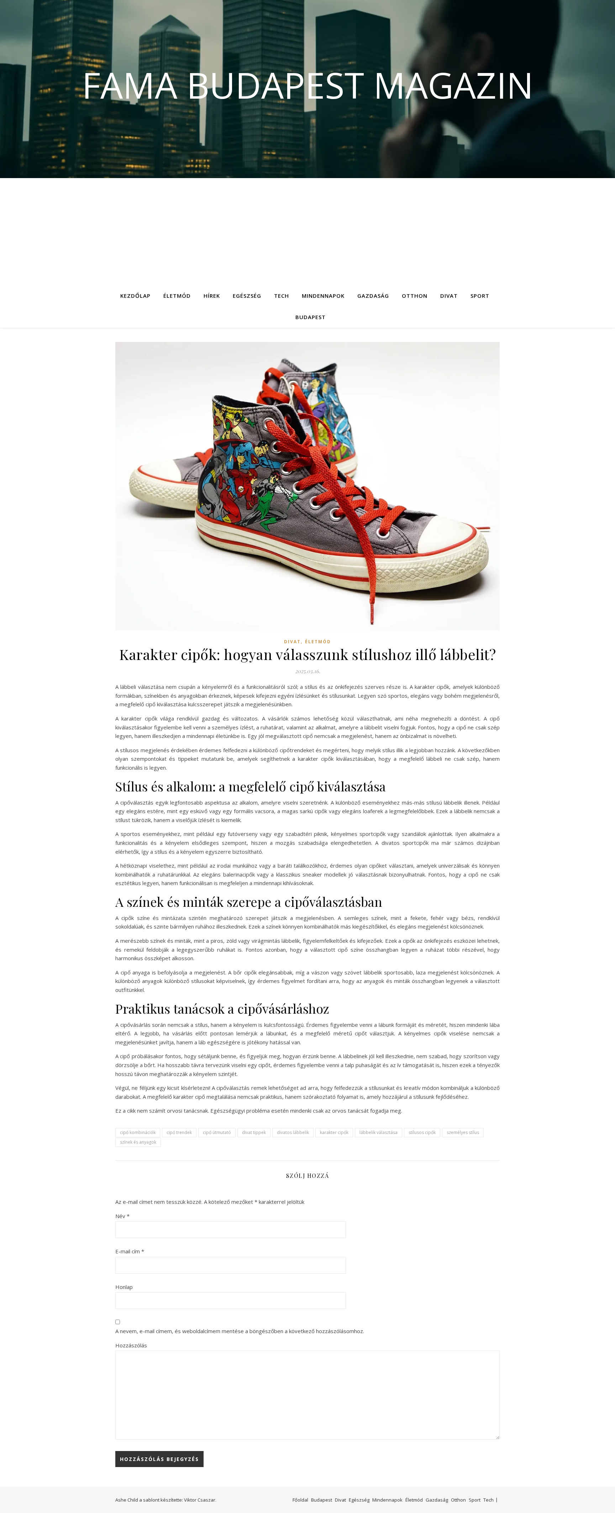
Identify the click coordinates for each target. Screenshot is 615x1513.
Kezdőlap (135, 295)
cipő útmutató (217, 1132)
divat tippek (254, 1132)
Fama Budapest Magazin (307, 85)
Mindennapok (323, 295)
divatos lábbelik (293, 1132)
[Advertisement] (307, 231)
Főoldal (300, 1500)
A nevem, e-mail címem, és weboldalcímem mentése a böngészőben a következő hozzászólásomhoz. (239, 1331)
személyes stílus (463, 1132)
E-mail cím (129, 1251)
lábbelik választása (378, 1132)
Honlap (124, 1286)
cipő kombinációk (138, 1132)
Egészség (247, 295)
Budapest (310, 317)
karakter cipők (334, 1132)
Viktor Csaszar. (200, 1500)
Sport (480, 295)
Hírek (212, 295)
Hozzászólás (131, 1345)
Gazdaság (373, 295)
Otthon (414, 295)
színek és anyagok (138, 1142)
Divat (449, 295)
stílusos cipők (422, 1132)
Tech (281, 295)
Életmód (177, 295)
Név (122, 1216)
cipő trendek (179, 1132)
